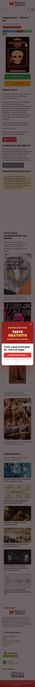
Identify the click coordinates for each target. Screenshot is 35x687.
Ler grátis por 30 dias (17, 355)
